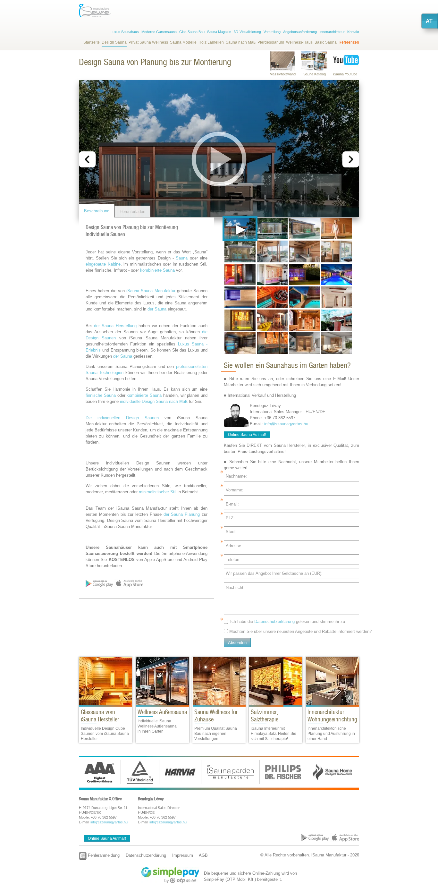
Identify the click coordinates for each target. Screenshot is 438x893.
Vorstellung (272, 32)
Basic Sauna (326, 42)
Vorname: (234, 490)
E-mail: (232, 504)
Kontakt (353, 32)
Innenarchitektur (332, 32)
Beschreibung (96, 210)
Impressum (182, 855)
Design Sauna (114, 42)
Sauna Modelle (183, 42)
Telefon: (233, 559)
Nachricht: (235, 587)
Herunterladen (132, 211)
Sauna (182, 258)
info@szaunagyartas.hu (286, 423)
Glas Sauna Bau (192, 32)
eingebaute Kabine (103, 264)
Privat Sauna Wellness (148, 42)
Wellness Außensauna (162, 712)
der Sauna (156, 309)
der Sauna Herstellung (115, 325)
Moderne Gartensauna (159, 32)
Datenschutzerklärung (274, 621)
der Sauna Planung (182, 514)
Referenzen (349, 42)
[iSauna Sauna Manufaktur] (95, 10)
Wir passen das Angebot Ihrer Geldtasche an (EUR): (274, 573)
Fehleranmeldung (103, 855)
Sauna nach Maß (241, 42)
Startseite (91, 42)
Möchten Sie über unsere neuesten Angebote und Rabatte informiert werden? (300, 631)
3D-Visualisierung (247, 32)
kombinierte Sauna (157, 270)
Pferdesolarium (270, 42)
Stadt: (231, 531)
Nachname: (236, 476)
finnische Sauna (101, 395)
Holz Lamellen (211, 42)
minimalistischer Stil (157, 491)
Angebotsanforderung (300, 32)
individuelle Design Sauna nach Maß (154, 401)
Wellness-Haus (299, 42)
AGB (203, 855)
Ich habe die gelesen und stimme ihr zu (287, 621)
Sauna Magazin (219, 32)
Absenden (237, 642)
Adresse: (234, 545)
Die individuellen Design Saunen (122, 417)
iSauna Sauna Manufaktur (150, 290)
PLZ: (230, 517)
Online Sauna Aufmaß (247, 434)
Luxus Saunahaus (125, 32)
